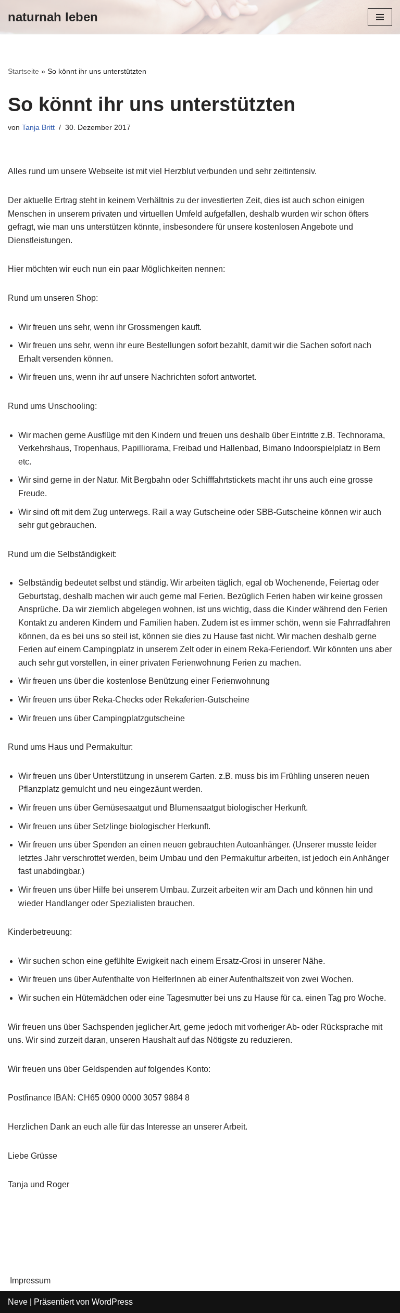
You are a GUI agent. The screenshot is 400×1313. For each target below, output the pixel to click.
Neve (18, 1301)
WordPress (112, 1301)
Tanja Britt (38, 127)
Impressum (30, 1280)
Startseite (23, 71)
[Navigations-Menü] (380, 17)
